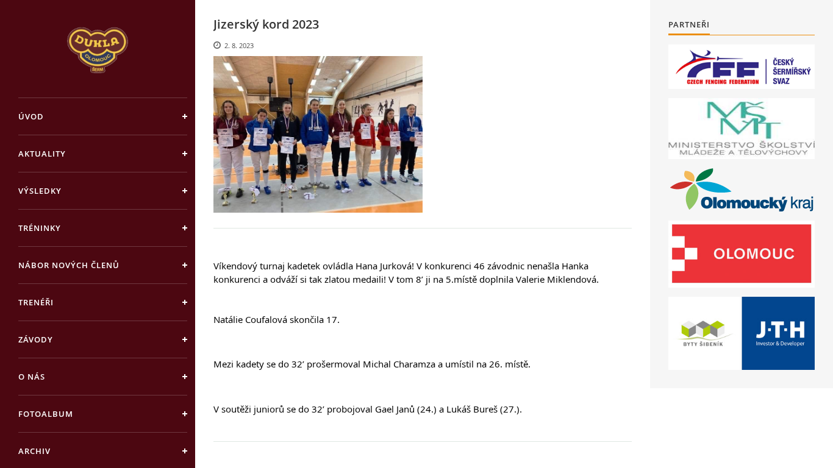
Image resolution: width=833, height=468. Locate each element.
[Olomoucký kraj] (741, 189)
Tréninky (39, 227)
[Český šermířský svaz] (741, 66)
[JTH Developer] (741, 333)
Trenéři (36, 302)
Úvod (31, 116)
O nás (31, 376)
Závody (35, 339)
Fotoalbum (45, 413)
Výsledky (40, 190)
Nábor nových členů (69, 265)
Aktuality (42, 153)
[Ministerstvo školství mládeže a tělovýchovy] (741, 128)
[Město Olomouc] (741, 254)
